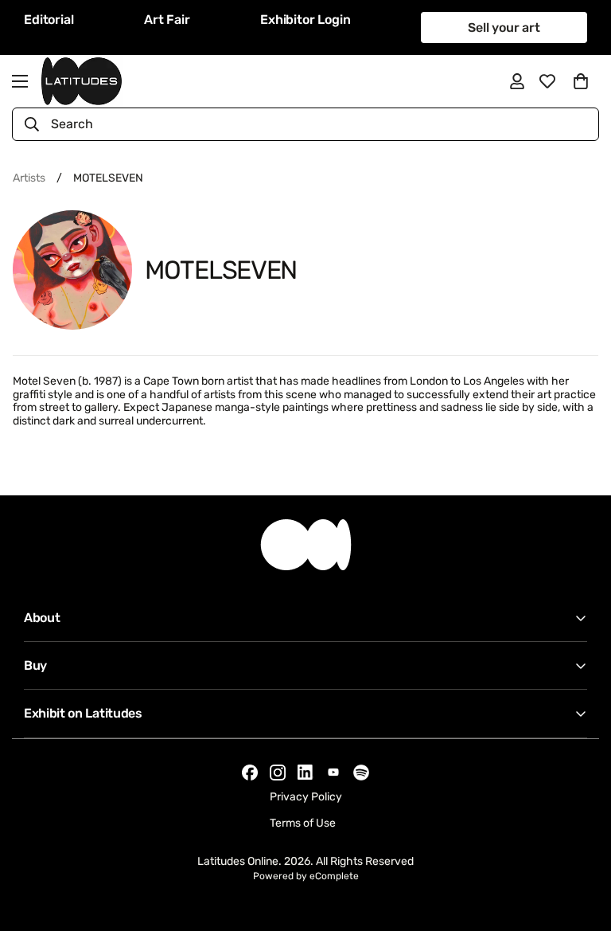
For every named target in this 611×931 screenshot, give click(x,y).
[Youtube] (333, 772)
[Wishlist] (547, 81)
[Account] (517, 81)
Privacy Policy (306, 797)
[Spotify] (361, 772)
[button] (580, 81)
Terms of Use (303, 823)
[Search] (32, 124)
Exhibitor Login (305, 19)
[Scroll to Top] (580, 844)
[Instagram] (278, 772)
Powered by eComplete (306, 876)
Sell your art (504, 27)
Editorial (49, 19)
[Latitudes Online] (81, 81)
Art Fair (167, 19)
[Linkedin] (305, 772)
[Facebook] (250, 772)
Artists (29, 178)
